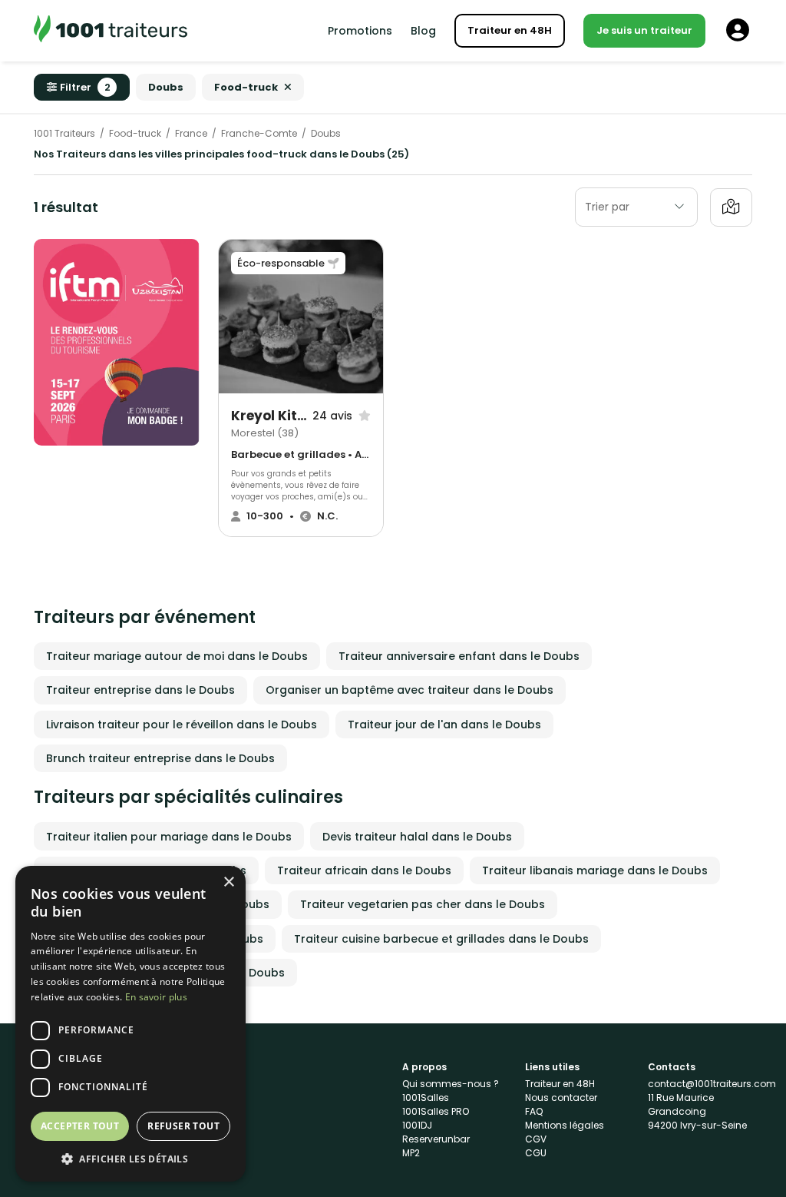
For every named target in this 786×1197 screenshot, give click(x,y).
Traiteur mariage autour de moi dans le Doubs (177, 656)
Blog (423, 30)
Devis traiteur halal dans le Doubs (417, 836)
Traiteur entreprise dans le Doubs (140, 690)
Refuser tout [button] (183, 1125)
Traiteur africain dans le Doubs (364, 870)
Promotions (360, 30)
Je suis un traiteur (644, 30)
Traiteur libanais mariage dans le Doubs (595, 870)
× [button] (228, 882)
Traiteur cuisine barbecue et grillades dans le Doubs (441, 939)
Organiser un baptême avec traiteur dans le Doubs (409, 690)
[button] (130, 1158)
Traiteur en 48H (509, 30)
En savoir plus (156, 996)
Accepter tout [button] (80, 1125)
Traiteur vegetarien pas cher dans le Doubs (422, 904)
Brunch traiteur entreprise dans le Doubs (160, 758)
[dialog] (130, 1024)
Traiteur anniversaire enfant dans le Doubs (459, 656)
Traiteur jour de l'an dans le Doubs (444, 724)
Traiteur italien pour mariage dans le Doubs (169, 836)
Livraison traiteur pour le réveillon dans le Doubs (181, 724)
